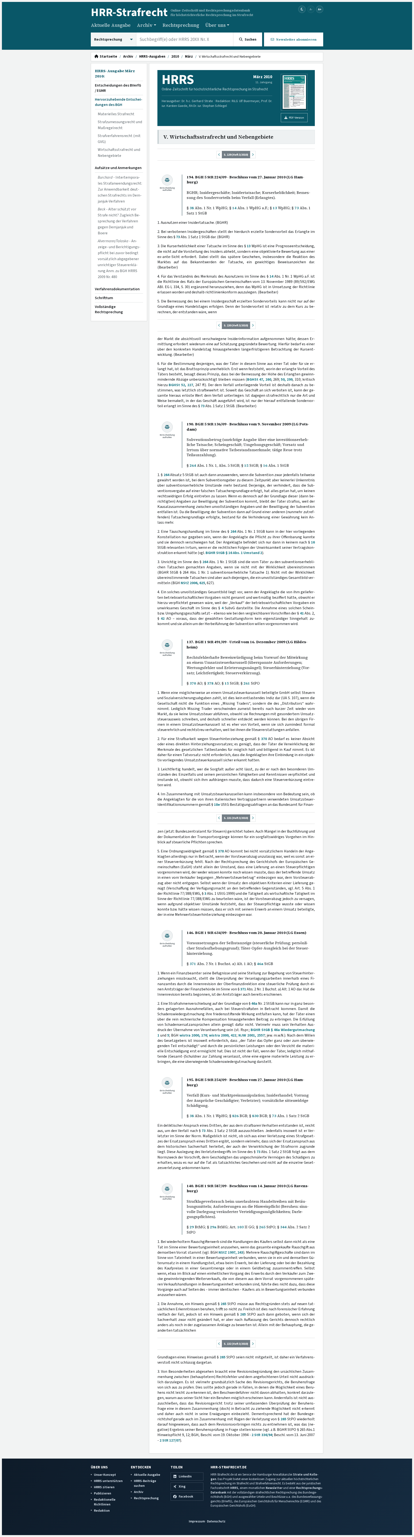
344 (283, 1227)
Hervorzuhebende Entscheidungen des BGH (118, 102)
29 (192, 1227)
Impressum (197, 1521)
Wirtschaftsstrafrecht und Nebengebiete (119, 152)
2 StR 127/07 (170, 1440)
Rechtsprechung (180, 25)
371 (193, 963)
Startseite (107, 57)
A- (311, 9)
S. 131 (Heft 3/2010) (236, 818)
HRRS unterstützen (108, 1480)
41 (302, 613)
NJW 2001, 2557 (251, 1035)
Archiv (128, 57)
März (189, 57)
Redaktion (102, 1510)
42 (163, 618)
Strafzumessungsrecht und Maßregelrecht (120, 125)
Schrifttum (104, 298)
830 (255, 1115)
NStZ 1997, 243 (230, 1252)
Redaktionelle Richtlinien (104, 1502)
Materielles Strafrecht (116, 114)
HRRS (234, 1488)
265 (262, 1227)
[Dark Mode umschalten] (302, 9)
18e (217, 804)
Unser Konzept (105, 1474)
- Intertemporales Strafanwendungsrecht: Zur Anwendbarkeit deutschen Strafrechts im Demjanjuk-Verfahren (120, 189)
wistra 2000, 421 (222, 1035)
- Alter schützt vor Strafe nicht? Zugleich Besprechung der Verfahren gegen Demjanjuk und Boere (119, 221)
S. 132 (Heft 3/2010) (236, 1344)
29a (213, 1227)
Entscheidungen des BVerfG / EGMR (118, 88)
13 (275, 207)
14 (234, 207)
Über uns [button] (215, 25)
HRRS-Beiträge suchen (145, 1483)
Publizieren (102, 1493)
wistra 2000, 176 (193, 1035)
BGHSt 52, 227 (181, 385)
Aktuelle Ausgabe (111, 25)
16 (265, 465)
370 (193, 683)
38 (192, 207)
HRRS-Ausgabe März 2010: (115, 73)
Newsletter (274, 1488)
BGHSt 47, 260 (259, 379)
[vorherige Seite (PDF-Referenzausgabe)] (219, 154)
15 (246, 465)
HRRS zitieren (104, 1487)
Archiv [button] (145, 25)
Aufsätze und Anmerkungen (118, 167)
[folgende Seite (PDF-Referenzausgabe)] (253, 154)
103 (240, 1227)
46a (260, 963)
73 (296, 207)
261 (246, 683)
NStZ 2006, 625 (193, 583)
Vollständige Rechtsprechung (109, 309)
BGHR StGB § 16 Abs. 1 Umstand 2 (234, 552)
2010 (175, 57)
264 (193, 465)
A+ (319, 9)
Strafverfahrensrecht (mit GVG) (119, 138)
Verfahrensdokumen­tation (117, 289)
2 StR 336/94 (262, 1435)
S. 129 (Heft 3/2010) (236, 155)
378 (210, 683)
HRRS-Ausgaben (152, 57)
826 (235, 1115)
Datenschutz (216, 1521)
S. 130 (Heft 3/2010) (236, 325)
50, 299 (287, 379)
